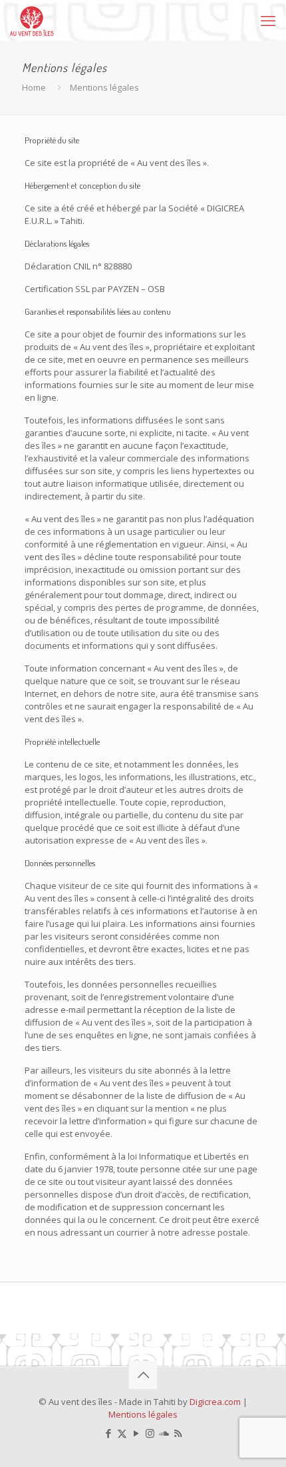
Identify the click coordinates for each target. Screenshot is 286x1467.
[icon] (164, 1433)
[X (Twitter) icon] (122, 1433)
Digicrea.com (215, 1402)
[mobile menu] (268, 20)
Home (34, 87)
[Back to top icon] (143, 1375)
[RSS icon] (178, 1433)
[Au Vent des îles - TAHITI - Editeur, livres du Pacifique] (32, 20)
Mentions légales (143, 1414)
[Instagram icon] (150, 1433)
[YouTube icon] (136, 1433)
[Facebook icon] (108, 1433)
